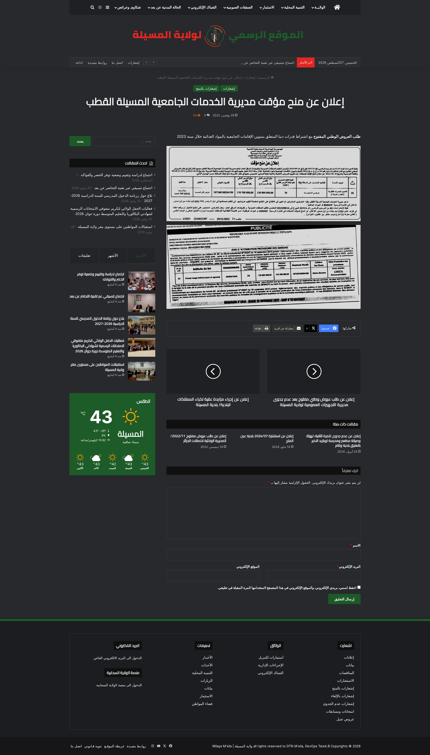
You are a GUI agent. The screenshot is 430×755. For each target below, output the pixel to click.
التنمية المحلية (294, 7)
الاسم (355, 545)
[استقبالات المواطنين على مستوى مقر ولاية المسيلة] (141, 371)
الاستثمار (206, 696)
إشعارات (134, 63)
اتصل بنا (117, 63)
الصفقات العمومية (239, 7)
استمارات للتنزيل (271, 657)
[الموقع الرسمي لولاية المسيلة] (215, 36)
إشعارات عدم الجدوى (338, 704)
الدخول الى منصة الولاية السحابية (119, 685)
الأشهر (113, 255)
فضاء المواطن (202, 704)
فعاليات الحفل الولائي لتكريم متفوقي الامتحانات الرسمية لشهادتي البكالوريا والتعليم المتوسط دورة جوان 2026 (97, 345)
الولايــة (320, 7)
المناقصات (346, 673)
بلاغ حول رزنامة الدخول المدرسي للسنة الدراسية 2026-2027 (97, 321)
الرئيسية (264, 77)
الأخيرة (141, 255)
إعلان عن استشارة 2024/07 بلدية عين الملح (266, 438)
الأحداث (207, 665)
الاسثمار (268, 7)
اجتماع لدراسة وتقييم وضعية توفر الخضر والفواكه (116, 175)
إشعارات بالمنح (206, 88)
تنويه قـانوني (93, 746)
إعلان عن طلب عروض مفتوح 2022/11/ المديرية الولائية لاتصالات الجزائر (198, 438)
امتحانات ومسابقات (340, 711)
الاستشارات (345, 681)
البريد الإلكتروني (348, 566)
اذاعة (79, 63)
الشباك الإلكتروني (203, 7)
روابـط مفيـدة (97, 63)
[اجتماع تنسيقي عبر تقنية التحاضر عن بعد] (141, 303)
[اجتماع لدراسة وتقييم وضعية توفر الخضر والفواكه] (141, 281)
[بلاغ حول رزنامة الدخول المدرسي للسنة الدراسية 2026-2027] (141, 325)
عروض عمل (345, 719)
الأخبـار (208, 657)
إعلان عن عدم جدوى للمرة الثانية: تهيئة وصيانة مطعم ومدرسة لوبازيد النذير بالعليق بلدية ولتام (333, 441)
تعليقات (84, 255)
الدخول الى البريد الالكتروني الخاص (118, 658)
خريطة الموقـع (114, 746)
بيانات (350, 665)
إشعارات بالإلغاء (342, 696)
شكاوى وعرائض (129, 7)
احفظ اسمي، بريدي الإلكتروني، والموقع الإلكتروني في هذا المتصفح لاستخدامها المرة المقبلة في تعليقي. (286, 588)
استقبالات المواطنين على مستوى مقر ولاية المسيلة (115, 227)
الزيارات (207, 681)
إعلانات (349, 657)
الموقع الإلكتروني (248, 566)
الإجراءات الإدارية (270, 665)
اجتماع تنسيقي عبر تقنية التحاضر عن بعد (266, 63)
